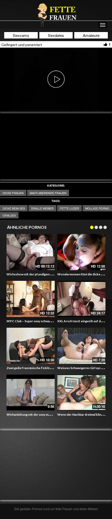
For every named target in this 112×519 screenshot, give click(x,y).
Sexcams (21, 35)
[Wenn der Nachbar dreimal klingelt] (81, 393)
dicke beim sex (14, 208)
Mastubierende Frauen (48, 193)
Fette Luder (69, 208)
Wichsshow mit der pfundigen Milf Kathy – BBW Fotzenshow (50, 274)
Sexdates (56, 35)
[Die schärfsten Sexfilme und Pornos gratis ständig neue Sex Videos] (56, 14)
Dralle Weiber (42, 208)
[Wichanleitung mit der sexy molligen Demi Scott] (31, 393)
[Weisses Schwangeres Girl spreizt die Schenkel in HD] (81, 346)
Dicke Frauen (13, 193)
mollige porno (97, 208)
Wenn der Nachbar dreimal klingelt (82, 414)
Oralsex (9, 215)
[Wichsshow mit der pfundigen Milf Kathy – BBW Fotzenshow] (31, 252)
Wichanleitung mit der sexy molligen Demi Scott (41, 414)
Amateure (91, 35)
